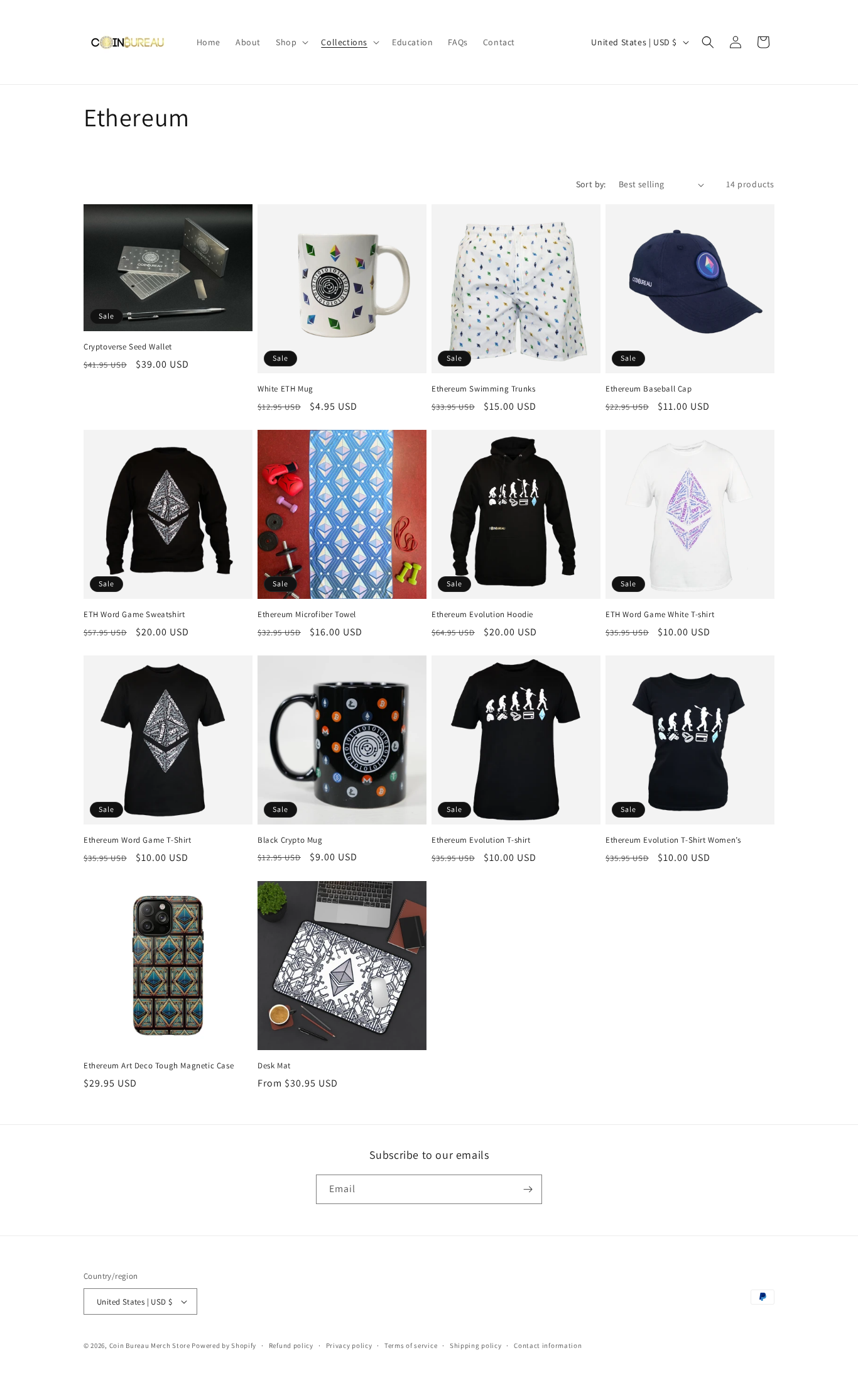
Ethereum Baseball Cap (648, 389)
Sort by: (591, 184)
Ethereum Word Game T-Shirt (138, 840)
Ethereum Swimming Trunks (483, 389)
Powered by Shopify (224, 1345)
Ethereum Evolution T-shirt (481, 840)
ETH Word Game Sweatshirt (134, 615)
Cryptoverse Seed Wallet (128, 347)
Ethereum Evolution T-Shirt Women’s (673, 840)
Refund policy (291, 1345)
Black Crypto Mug (290, 840)
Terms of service (410, 1345)
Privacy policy (349, 1345)
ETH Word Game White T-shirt (659, 615)
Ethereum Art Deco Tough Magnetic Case (159, 1066)
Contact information (548, 1345)
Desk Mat (274, 1066)
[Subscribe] (527, 1189)
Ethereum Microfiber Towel (307, 615)
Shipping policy (476, 1345)
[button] (290, 42)
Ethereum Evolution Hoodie (482, 615)
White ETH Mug (285, 389)
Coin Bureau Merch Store (149, 1345)
